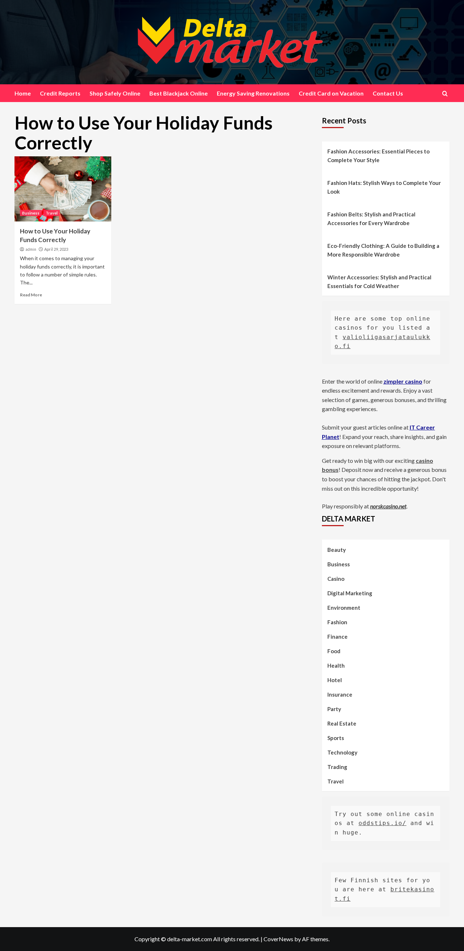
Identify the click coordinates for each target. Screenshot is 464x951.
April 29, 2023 (56, 249)
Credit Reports (60, 93)
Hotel (334, 680)
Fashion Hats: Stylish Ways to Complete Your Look (384, 187)
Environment (343, 607)
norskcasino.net (388, 506)
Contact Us (388, 93)
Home (22, 93)
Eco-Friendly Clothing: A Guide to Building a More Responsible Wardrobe (383, 250)
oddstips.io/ (382, 823)
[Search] (445, 93)
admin (30, 249)
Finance (337, 636)
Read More (31, 294)
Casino (335, 578)
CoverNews (278, 938)
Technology (342, 752)
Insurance (339, 694)
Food (333, 651)
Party (334, 709)
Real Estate (341, 723)
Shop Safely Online (115, 93)
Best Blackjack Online (178, 93)
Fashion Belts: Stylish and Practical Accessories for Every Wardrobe (371, 218)
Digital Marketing (349, 593)
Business (31, 213)
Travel (52, 213)
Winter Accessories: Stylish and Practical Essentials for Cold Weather (379, 281)
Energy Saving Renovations (253, 93)
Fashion (337, 622)
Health (336, 665)
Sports (335, 738)
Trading (337, 767)
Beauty (336, 549)
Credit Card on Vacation (331, 93)
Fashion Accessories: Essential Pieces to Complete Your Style (378, 155)
